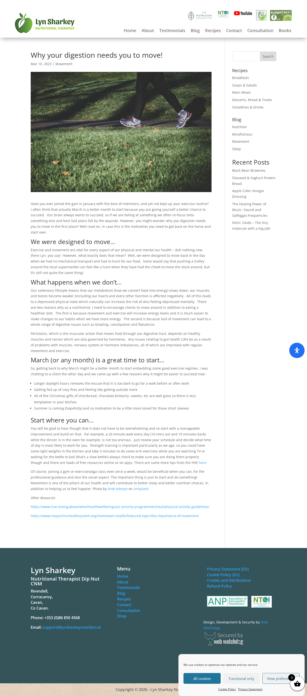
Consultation (260, 31)
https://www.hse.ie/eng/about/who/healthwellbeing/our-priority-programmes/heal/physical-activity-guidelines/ (120, 506)
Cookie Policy (227, 689)
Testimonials (172, 31)
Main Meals (241, 92)
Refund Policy (219, 586)
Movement (63, 64)
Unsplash (141, 488)
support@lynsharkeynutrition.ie (71, 627)
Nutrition (239, 127)
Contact (234, 31)
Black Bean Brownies (249, 170)
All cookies (202, 678)
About (148, 31)
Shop (121, 616)
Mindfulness (242, 134)
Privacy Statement (250, 689)
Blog (195, 31)
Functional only (241, 678)
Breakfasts (240, 77)
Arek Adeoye (118, 488)
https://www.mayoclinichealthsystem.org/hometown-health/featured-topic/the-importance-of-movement (115, 515)
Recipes (213, 31)
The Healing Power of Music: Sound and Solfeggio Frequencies (249, 210)
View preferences (281, 678)
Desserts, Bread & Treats (252, 99)
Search (268, 56)
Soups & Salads (244, 85)
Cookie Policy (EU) (223, 574)
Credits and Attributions (229, 580)
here (202, 462)
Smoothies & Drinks (248, 107)
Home (130, 31)
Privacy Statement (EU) (228, 569)
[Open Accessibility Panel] (297, 350)
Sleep (236, 149)
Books (285, 31)
